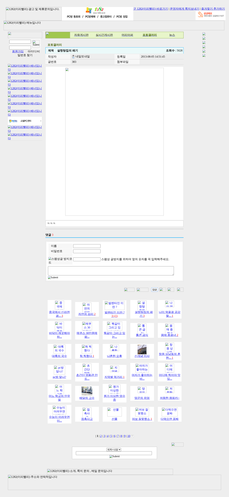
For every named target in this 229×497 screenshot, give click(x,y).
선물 (114, 418)
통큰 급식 (142, 335)
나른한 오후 (114, 356)
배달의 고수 (86, 397)
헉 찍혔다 (87, 356)
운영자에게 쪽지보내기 (184, 8)
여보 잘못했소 (142, 418)
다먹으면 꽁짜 (170, 418)
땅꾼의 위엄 (142, 397)
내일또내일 (82, 56)
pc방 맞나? (59, 376)
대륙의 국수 (59, 356)
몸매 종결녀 (169, 335)
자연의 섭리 (87, 314)
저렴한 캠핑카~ (169, 397)
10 (128, 435)
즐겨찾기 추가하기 (213, 8)
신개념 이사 (142, 356)
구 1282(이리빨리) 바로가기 (150, 8)
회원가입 (18, 51)
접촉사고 (87, 418)
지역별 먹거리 (114, 376)
